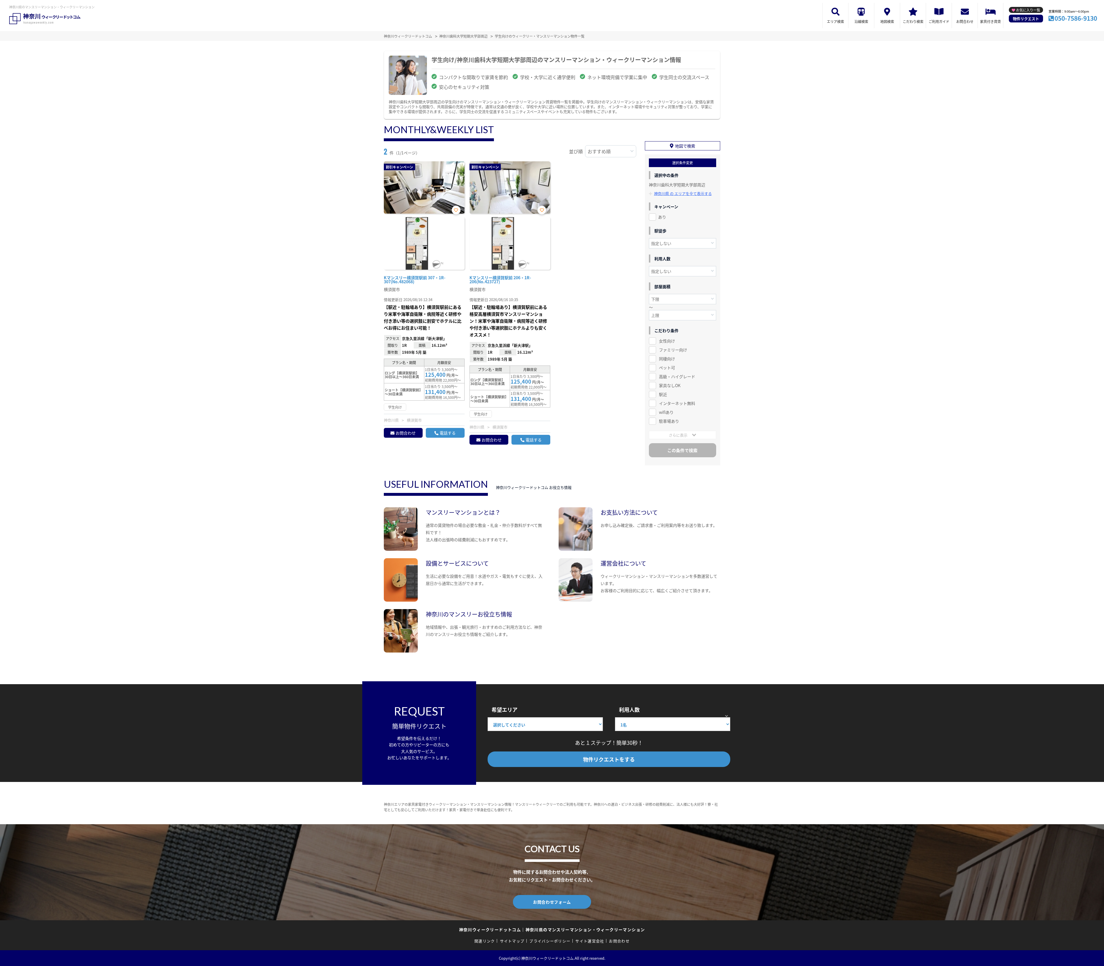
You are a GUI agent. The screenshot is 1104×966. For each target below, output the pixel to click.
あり (662, 217)
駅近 (663, 394)
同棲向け (667, 358)
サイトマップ (512, 941)
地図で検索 (685, 146)
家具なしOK (670, 385)
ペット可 (667, 367)
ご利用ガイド (939, 21)
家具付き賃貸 (990, 21)
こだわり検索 (913, 21)
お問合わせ (964, 21)
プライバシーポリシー (549, 941)
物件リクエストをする (609, 759)
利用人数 (629, 709)
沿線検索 (861, 21)
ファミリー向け (673, 350)
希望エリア (505, 709)
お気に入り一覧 (1028, 9)
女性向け (667, 341)
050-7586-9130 (1076, 18)
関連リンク (484, 941)
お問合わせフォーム (552, 902)
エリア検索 (835, 21)
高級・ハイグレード (677, 376)
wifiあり (666, 412)
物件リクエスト (1026, 18)
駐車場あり (669, 421)
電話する (448, 433)
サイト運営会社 (589, 941)
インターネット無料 (677, 403)
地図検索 (887, 21)
